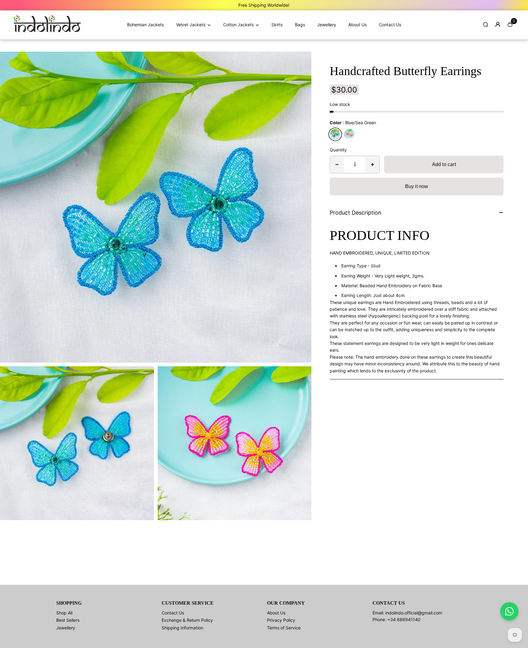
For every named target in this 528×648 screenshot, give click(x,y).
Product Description (355, 212)
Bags (300, 24)
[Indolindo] (47, 30)
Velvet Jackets (190, 24)
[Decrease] (337, 164)
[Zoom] (302, 60)
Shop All (64, 612)
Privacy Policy (281, 620)
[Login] (497, 24)
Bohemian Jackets (145, 24)
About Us (357, 24)
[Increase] (372, 164)
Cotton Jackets (238, 24)
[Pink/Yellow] (349, 134)
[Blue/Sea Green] (335, 134)
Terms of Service (284, 627)
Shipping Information (182, 627)
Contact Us (390, 24)
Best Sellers (67, 620)
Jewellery (326, 24)
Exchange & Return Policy (187, 620)
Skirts (277, 24)
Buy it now (416, 186)
